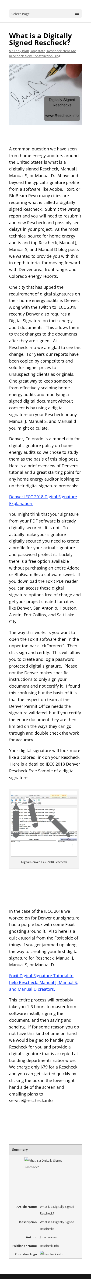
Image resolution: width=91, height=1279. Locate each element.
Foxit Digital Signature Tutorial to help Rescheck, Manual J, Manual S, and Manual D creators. (43, 982)
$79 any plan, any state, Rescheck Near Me (42, 51)
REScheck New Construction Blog (34, 56)
